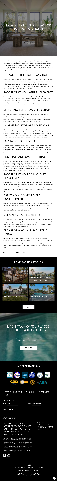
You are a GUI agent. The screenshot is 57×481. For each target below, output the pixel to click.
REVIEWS (50, 426)
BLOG (49, 424)
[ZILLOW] (38, 474)
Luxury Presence (38, 467)
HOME (38, 424)
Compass (12, 439)
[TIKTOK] (28, 474)
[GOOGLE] (35, 474)
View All (28, 307)
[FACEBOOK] (25, 474)
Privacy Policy (35, 470)
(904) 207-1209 (36, 405)
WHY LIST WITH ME (41, 427)
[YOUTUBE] (19, 474)
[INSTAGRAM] (22, 474)
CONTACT (51, 427)
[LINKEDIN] (31, 474)
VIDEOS (39, 429)
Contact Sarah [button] (28, 347)
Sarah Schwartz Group (44, 245)
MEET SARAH (40, 426)
